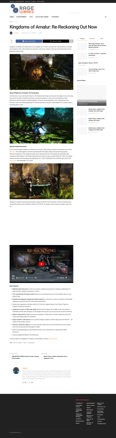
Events (78, 423)
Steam (13, 152)
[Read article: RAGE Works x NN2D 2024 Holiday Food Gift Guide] (82, 131)
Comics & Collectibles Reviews (79, 415)
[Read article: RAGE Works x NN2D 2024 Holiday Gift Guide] (82, 121)
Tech (31, 17)
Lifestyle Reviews (89, 412)
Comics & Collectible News (79, 410)
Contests (78, 418)
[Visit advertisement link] (41, 347)
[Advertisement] (75, 7)
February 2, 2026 (83, 104)
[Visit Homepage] (22, 8)
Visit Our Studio (40, 1)
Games (12, 17)
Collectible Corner (41, 17)
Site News (12, 1)
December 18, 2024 (93, 113)
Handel (17, 33)
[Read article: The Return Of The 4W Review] (91, 95)
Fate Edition (13, 160)
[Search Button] (105, 17)
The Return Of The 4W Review (87, 101)
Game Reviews (91, 403)
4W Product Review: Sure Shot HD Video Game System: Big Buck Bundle (97, 45)
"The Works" (79, 403)
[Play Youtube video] (41, 264)
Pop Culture (100, 409)
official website (52, 339)
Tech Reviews (101, 419)
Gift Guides (90, 410)
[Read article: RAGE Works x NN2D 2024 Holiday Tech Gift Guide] (82, 112)
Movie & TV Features (90, 416)
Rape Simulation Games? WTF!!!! (88, 63)
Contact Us (27, 1)
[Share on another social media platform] (71, 41)
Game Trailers (91, 405)
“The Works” (55, 17)
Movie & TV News (90, 419)
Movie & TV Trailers (100, 404)
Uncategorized (101, 423)
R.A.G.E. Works (18, 342)
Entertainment (22, 17)
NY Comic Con (101, 406)
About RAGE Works (19, 1)
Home (11, 21)
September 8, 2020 (25, 33)
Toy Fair (99, 421)
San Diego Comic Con (100, 412)
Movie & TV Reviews (90, 423)
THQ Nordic (31, 342)
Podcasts (33, 1)
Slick (25, 342)
